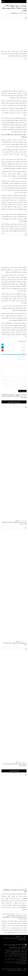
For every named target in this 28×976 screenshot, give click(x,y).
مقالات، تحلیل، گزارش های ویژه (12, 915)
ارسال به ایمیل (21, 356)
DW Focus (13, 1)
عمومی (25, 915)
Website (25, 386)
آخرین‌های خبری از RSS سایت (18, 947)
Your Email (24, 382)
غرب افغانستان (14, 13)
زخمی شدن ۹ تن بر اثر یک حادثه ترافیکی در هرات (15, 955)
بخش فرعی (14, 941)
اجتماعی (12, 913)
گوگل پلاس (22, 350)
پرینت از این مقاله (21, 359)
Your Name (24, 378)
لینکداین (23, 353)
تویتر (24, 344)
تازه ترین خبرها (8, 913)
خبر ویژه (3, 913)
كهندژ (14, 973)
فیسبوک (23, 347)
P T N (17, 913)
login (16, 520)
